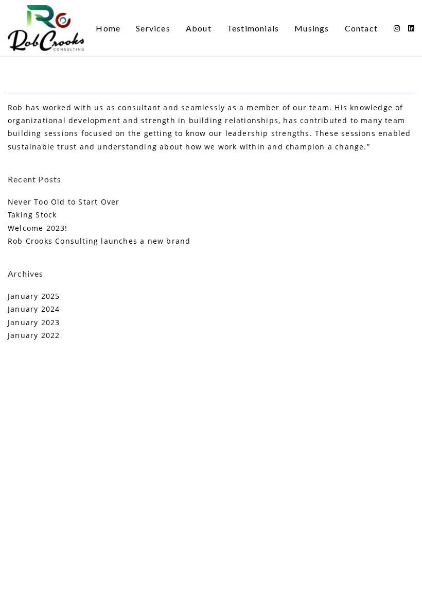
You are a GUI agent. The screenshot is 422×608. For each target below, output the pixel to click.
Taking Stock (32, 214)
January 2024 (34, 309)
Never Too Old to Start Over (63, 202)
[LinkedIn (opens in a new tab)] (411, 28)
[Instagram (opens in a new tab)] (397, 28)
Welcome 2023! (38, 228)
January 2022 (34, 335)
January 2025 (34, 296)
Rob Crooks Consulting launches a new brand (99, 241)
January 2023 (34, 322)
